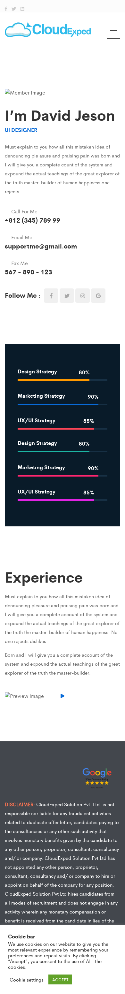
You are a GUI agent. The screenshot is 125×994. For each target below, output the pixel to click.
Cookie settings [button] (27, 980)
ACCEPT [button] (60, 979)
